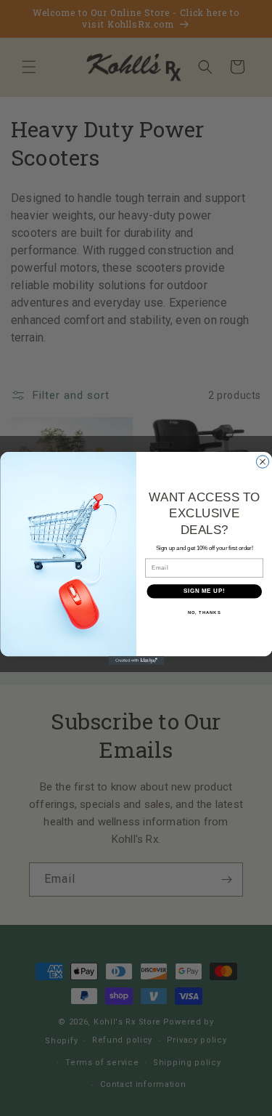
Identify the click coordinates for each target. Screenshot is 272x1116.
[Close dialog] (262, 461)
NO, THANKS (204, 612)
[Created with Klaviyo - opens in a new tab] (136, 660)
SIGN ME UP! (204, 591)
